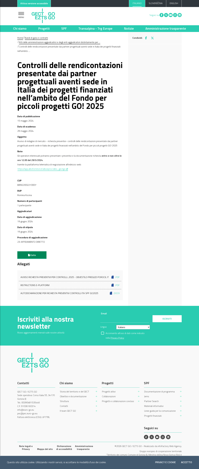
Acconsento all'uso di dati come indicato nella (125, 333)
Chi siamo (20, 28)
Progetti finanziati (153, 415)
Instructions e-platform (70, 285)
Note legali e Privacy (26, 447)
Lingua (103, 326)
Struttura (64, 401)
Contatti (64, 406)
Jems (146, 396)
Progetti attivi (109, 391)
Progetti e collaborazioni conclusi (118, 401)
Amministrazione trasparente (165, 28)
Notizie (129, 28)
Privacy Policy (117, 338)
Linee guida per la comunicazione (160, 411)
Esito (33, 255)
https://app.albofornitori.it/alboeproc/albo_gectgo (43, 169)
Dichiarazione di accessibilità (64, 447)
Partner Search (151, 401)
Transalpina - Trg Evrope (95, 28)
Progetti (44, 28)
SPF (64, 28)
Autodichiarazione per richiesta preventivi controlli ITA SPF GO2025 (70, 293)
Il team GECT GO (68, 411)
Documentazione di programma (159, 391)
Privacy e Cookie (165, 462)
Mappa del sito (45, 449)
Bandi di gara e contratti (36, 38)
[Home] (43, 15)
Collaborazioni (109, 396)
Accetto (186, 462)
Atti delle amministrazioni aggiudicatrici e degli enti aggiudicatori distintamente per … (59, 42)
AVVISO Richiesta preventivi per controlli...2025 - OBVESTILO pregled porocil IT (70, 277)
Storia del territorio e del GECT (74, 391)
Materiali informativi (153, 406)
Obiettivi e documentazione (73, 396)
